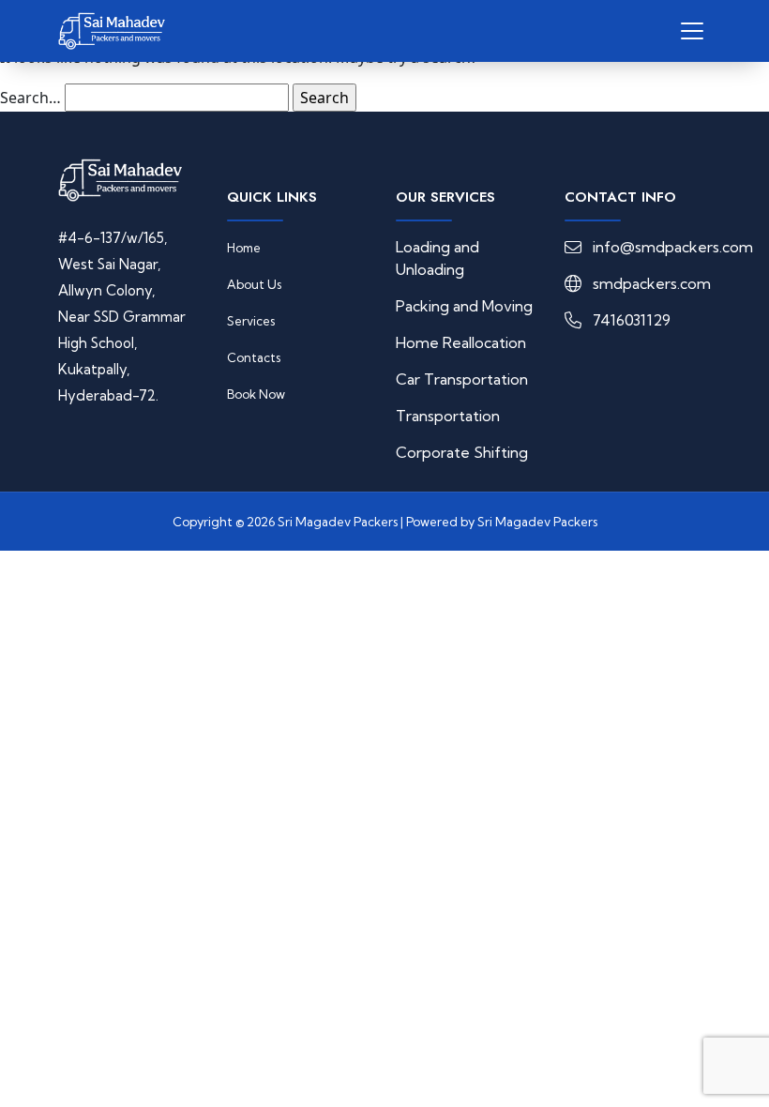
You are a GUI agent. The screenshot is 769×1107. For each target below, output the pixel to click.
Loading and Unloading (437, 258)
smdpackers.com (652, 283)
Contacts (253, 357)
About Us (254, 284)
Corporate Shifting (462, 452)
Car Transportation (462, 379)
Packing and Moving (464, 305)
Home (244, 247)
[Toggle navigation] (692, 31)
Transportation (448, 415)
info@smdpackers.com (673, 246)
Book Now (256, 394)
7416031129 (632, 320)
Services (251, 320)
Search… (30, 97)
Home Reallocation (461, 342)
